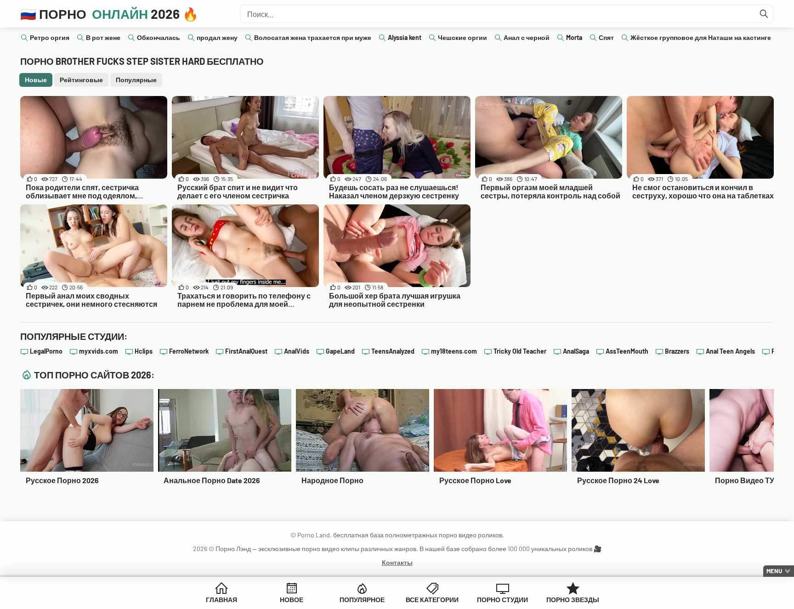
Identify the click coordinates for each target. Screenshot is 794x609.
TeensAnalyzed (392, 351)
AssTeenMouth (627, 351)
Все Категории (432, 599)
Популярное (362, 599)
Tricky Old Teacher (519, 351)
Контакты (397, 562)
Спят (606, 37)
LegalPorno (46, 351)
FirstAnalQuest (246, 351)
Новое (291, 599)
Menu (774, 571)
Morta (574, 37)
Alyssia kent (404, 37)
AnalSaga (576, 351)
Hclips (144, 351)
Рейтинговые (81, 80)
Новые (36, 80)
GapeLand (340, 351)
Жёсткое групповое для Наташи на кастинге (700, 37)
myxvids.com (98, 351)
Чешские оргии (462, 37)
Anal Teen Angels (730, 351)
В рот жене (103, 37)
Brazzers (677, 351)
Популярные (136, 80)
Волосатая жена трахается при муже (312, 37)
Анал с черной (527, 37)
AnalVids (296, 351)
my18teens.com (454, 351)
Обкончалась (158, 37)
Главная (221, 599)
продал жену (217, 37)
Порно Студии (502, 599)
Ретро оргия (49, 37)
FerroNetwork (189, 351)
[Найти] (764, 13)
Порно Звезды (572, 599)
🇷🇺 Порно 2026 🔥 (109, 14)
